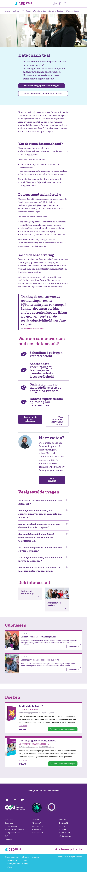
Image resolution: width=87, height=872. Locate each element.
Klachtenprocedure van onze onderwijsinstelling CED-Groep (17, 861)
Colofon (9, 867)
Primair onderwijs (11, 826)
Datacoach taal (72, 11)
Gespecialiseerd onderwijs (14, 829)
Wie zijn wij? (36, 823)
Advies (16, 11)
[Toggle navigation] (70, 4)
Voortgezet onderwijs (31, 11)
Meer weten (74, 646)
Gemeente (8, 839)
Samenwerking (37, 826)
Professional (48, 11)
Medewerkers (36, 829)
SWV (6, 836)
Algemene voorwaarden (30, 857)
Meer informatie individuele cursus (43, 93)
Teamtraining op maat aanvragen (41, 85)
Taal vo (60, 11)
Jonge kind (9, 823)
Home (7, 11)
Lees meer (23, 726)
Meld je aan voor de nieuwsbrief (43, 790)
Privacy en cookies (12, 857)
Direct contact (52, 479)
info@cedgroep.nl (65, 836)
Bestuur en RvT (37, 833)
